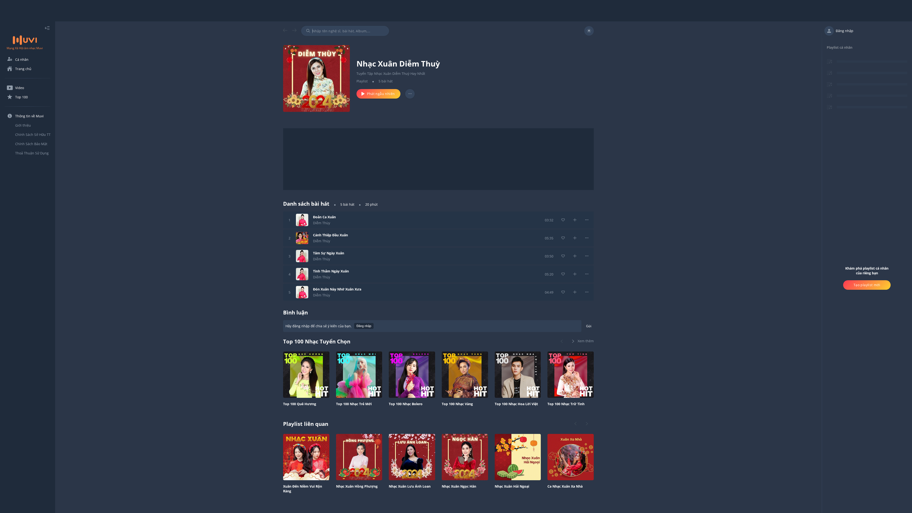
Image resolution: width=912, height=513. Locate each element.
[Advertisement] (456, 10)
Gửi (588, 326)
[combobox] (345, 31)
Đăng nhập (363, 326)
